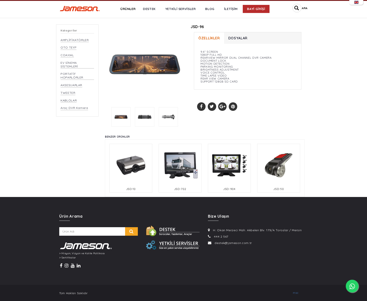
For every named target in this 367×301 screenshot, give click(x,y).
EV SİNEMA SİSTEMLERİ (69, 64)
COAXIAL (67, 55)
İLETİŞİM (231, 9)
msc (296, 292)
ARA (305, 8)
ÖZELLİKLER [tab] (209, 38)
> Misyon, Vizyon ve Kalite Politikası (82, 253)
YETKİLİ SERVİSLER (180, 9)
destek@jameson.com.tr (233, 243)
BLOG (210, 9)
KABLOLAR (69, 100)
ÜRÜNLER (128, 9)
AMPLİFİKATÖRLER (75, 40)
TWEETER (68, 93)
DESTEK (149, 9)
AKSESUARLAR (71, 85)
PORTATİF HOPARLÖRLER (72, 75)
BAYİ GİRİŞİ (256, 9)
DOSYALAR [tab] (237, 38)
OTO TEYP (68, 47)
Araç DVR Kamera (74, 108)
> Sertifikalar (67, 257)
